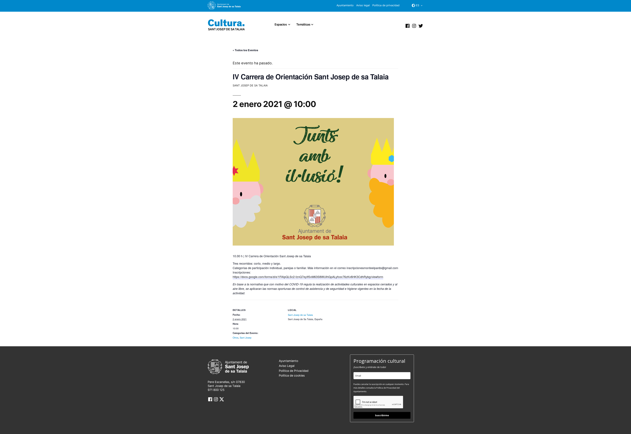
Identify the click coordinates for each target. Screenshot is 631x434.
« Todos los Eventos (245, 50)
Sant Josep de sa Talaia (300, 314)
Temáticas (303, 24)
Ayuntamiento (345, 5)
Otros (235, 337)
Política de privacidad (385, 5)
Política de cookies (292, 375)
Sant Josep (245, 337)
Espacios (281, 24)
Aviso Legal (286, 366)
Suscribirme (382, 415)
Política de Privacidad (293, 370)
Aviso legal (363, 5)
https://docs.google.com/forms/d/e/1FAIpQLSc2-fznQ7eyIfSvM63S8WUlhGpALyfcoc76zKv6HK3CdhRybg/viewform (308, 277)
